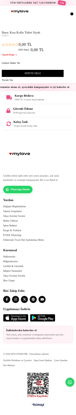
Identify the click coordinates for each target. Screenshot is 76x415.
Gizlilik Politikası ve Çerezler (17, 360)
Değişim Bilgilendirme (14, 206)
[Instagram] (15, 299)
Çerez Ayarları (61, 360)
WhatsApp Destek (20, 189)
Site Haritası (9, 365)
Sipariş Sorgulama (12, 211)
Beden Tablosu (10, 220)
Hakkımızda (9, 256)
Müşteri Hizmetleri (12, 271)
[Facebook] (6, 299)
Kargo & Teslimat (12, 230)
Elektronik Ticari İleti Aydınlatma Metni (23, 240)
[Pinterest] (33, 299)
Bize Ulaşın (9, 280)
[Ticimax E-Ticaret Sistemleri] (38, 405)
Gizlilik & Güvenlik (13, 266)
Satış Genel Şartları (43, 360)
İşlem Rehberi (10, 225)
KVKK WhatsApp (12, 235)
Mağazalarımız (10, 261)
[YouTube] (42, 299)
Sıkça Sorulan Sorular (14, 216)
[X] (24, 299)
